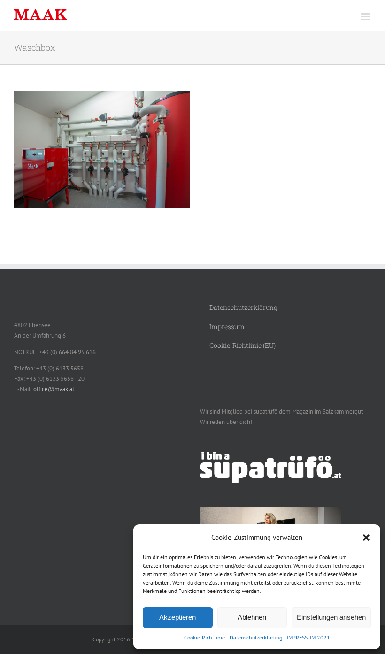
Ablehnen (252, 617)
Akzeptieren (177, 617)
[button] (366, 537)
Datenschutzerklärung (256, 637)
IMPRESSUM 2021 (308, 637)
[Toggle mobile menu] (366, 17)
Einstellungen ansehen (331, 617)
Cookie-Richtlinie (204, 637)
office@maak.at (53, 389)
